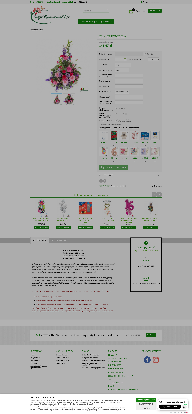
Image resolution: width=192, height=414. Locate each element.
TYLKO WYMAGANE (146, 404)
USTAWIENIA (146, 408)
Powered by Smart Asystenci (179, 412)
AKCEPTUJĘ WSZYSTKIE (146, 400)
